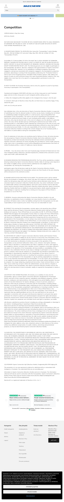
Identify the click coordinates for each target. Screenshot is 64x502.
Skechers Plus (23, 438)
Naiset (6, 433)
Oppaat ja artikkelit (22, 434)
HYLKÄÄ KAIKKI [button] (32, 492)
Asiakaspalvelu (23, 429)
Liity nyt (53, 440)
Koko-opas (22, 442)
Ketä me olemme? (36, 430)
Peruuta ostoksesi (24, 461)
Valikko (6, 7)
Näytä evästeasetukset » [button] (30, 495)
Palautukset (22, 450)
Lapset (6, 440)
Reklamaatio (22, 457)
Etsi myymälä (22, 453)
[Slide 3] (32, 18)
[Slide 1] (30, 18)
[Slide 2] (31, 18)
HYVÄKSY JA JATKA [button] (32, 487)
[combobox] (32, 10)
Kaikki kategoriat (9, 429)
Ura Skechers (37, 435)
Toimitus (21, 446)
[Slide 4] (33, 18)
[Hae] (58, 10)
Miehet (6, 436)
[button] (58, 6)
